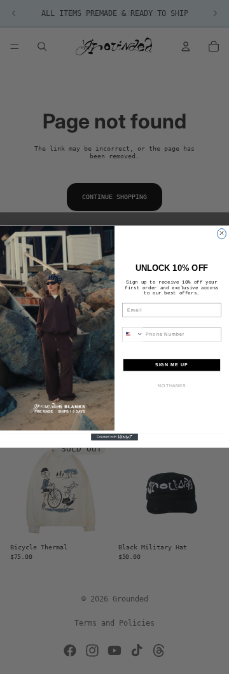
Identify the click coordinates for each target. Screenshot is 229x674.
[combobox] (132, 334)
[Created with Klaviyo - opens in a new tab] (114, 437)
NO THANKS (172, 386)
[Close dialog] (222, 234)
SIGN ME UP (172, 365)
